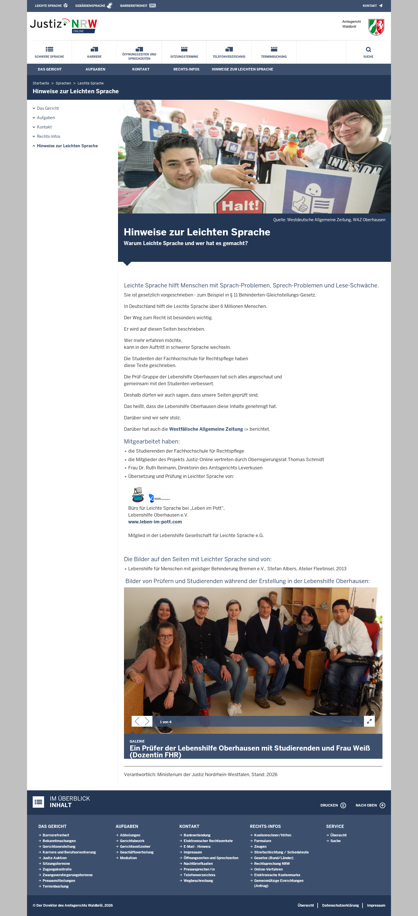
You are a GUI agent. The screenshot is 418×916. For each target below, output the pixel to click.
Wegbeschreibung (198, 880)
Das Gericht (50, 69)
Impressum (193, 852)
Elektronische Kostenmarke (277, 875)
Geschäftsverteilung (137, 852)
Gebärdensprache (90, 6)
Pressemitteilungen (59, 880)
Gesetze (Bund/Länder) (273, 858)
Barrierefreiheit (133, 6)
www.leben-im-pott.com (155, 522)
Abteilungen (130, 835)
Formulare (262, 841)
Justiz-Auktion (55, 858)
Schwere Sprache (49, 57)
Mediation (128, 858)
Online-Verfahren (268, 869)
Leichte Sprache (48, 6)
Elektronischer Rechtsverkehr (208, 841)
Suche (368, 57)
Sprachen (63, 83)
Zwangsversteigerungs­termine (68, 875)
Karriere (94, 57)
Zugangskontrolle (57, 869)
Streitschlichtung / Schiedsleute (281, 852)
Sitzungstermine (184, 57)
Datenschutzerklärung (340, 905)
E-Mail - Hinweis (197, 846)
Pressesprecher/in (199, 869)
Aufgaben (95, 69)
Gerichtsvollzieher (135, 846)
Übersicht (338, 835)
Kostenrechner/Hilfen (272, 835)
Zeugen (260, 846)
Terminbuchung (274, 57)
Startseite (41, 83)
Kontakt (370, 6)
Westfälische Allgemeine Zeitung (206, 429)
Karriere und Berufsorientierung (69, 852)
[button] (137, 722)
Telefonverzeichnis (229, 57)
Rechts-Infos (186, 69)
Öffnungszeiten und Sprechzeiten (139, 57)
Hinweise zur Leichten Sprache (242, 69)
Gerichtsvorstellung (59, 846)
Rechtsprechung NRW (272, 863)
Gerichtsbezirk (132, 841)
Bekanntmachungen (59, 841)
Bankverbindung (197, 835)
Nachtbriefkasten (198, 863)
